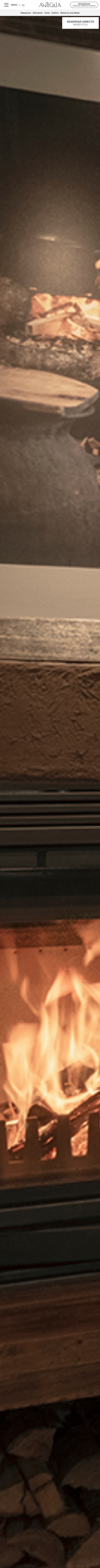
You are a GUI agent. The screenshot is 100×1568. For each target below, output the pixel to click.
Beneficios (80, 24)
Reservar (84, 5)
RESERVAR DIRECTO (80, 21)
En (23, 5)
